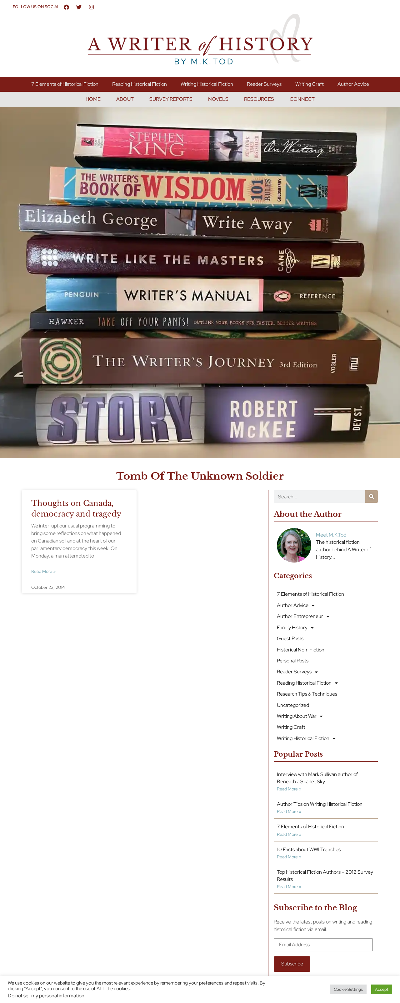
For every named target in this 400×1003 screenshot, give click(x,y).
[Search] (371, 496)
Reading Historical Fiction (139, 84)
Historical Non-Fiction (300, 649)
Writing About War (297, 716)
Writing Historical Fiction (207, 84)
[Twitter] (79, 7)
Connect (302, 99)
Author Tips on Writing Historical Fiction (319, 804)
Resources (259, 99)
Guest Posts (290, 638)
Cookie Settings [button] (348, 989)
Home (93, 99)
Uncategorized (293, 705)
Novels (218, 99)
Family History (292, 627)
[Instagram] (91, 7)
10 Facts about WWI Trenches (309, 849)
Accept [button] (381, 989)
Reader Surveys (264, 84)
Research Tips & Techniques (307, 694)
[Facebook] (66, 7)
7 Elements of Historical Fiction (64, 84)
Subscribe (292, 963)
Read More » (43, 571)
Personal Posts (292, 660)
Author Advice (353, 84)
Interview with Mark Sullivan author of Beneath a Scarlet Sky (317, 777)
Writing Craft (309, 84)
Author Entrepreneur (300, 616)
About (125, 99)
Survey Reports (170, 99)
